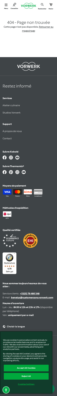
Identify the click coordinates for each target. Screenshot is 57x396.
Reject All (26, 376)
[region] (26, 362)
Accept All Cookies (26, 368)
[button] (6, 390)
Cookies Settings (26, 384)
